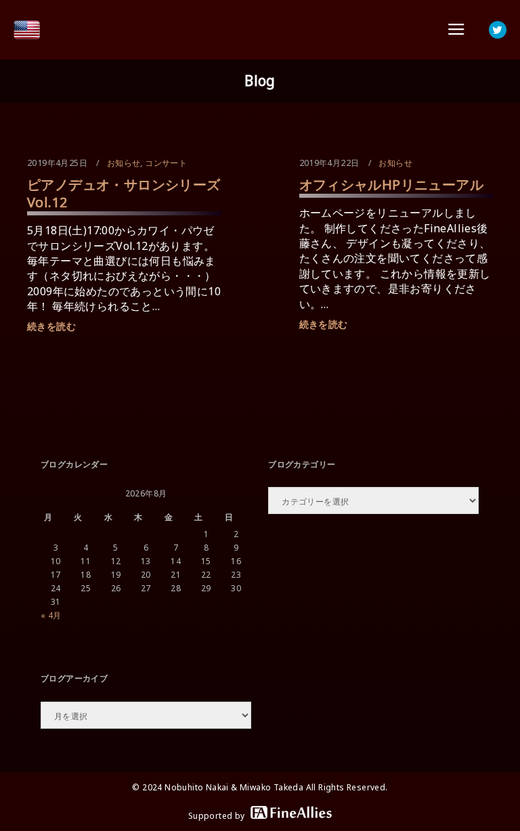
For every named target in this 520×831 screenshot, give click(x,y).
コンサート (166, 163)
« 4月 (51, 615)
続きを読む (51, 326)
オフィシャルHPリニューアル (391, 184)
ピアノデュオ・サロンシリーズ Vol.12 (124, 193)
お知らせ (124, 163)
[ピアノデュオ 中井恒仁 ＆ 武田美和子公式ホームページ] (27, 30)
